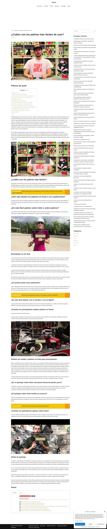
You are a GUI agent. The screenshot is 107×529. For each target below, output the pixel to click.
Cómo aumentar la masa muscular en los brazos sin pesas (32, 504)
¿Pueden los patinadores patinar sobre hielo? (21, 110)
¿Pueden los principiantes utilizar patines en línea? (22, 104)
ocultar (26, 90)
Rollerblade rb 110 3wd (16, 99)
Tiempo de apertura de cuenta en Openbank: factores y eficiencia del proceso (36, 510)
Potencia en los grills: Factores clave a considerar (84, 121)
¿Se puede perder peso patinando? (19, 100)
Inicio (12, 30)
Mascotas (57, 6)
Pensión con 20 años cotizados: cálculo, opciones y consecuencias (34, 507)
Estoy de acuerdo (40, 161)
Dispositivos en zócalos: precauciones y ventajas (84, 123)
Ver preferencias (100, 524)
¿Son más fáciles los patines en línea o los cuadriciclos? (23, 96)
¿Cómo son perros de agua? (80, 204)
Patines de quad (15, 92)
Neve (12, 525)
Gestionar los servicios (79, 520)
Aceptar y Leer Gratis (80, 524)
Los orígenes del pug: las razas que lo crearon (84, 38)
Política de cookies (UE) (34, 527)
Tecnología (63, 6)
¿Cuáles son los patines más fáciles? (19, 94)
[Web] (32, 496)
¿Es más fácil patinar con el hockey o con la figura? (22, 102)
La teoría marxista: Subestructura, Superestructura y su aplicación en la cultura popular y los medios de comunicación (44, 506)
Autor (13, 113)
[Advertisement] (53, 16)
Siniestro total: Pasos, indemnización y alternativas (31, 501)
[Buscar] (94, 31)
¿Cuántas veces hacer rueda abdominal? (83, 206)
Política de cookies (84, 526)
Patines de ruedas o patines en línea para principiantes (23, 105)
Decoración (39, 6)
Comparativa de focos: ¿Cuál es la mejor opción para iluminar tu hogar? (35, 509)
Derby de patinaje (15, 112)
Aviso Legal (98, 526)
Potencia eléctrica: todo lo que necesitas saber (84, 145)
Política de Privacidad (91, 526)
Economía (46, 6)
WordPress (13, 527)
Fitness (51, 6)
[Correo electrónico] (34, 496)
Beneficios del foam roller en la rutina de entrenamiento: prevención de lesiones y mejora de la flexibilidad (84, 131)
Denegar (90, 524)
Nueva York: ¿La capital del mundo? (82, 139)
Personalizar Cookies (62, 525)
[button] (104, 511)
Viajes (68, 6)
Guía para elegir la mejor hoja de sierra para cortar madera (32, 503)
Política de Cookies (51, 525)
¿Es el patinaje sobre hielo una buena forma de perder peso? (24, 107)
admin (21, 493)
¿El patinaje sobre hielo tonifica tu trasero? (20, 108)
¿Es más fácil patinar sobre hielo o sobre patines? (22, 97)
